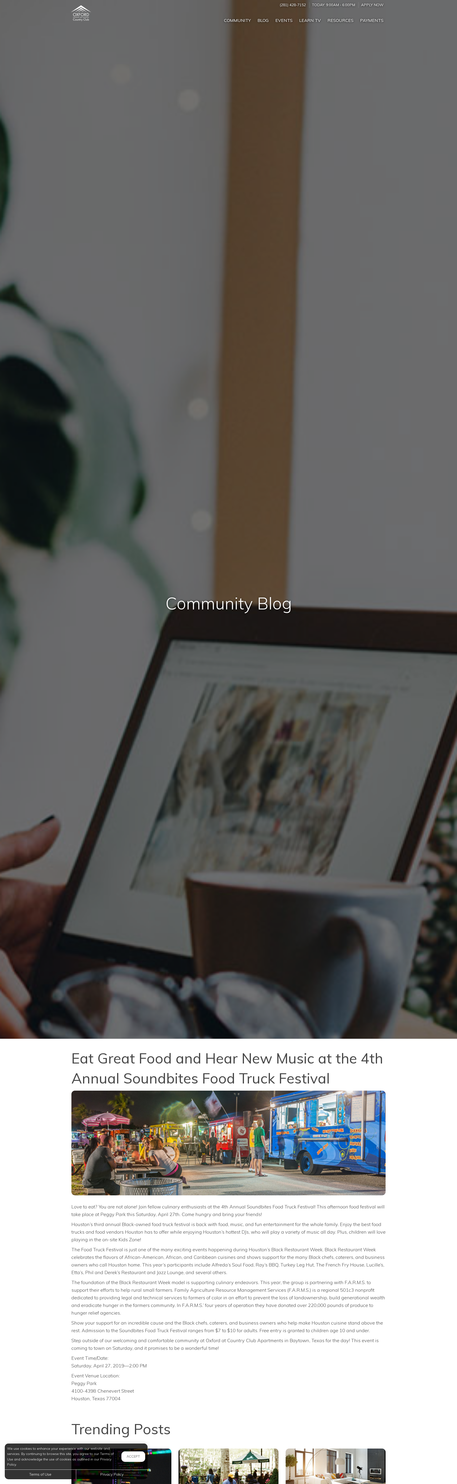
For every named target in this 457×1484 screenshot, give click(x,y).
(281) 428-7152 (293, 5)
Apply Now (372, 5)
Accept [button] (133, 1456)
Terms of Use (40, 1474)
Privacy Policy (112, 1474)
